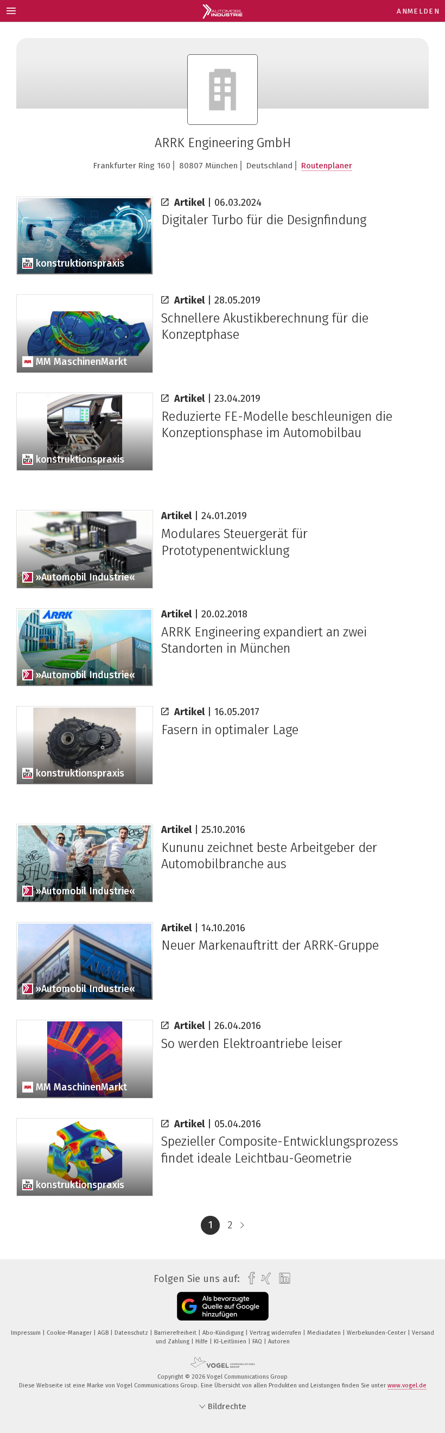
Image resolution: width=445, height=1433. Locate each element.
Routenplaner (326, 166)
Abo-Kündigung (223, 1332)
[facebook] (249, 1278)
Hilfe (202, 1341)
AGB (104, 1332)
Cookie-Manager (70, 1332)
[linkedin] (281, 1279)
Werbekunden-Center (377, 1332)
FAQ (258, 1341)
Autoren (279, 1341)
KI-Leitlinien (231, 1341)
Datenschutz (132, 1332)
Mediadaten (324, 1332)
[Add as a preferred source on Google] (223, 1306)
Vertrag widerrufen (276, 1332)
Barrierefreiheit (176, 1332)
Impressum (26, 1332)
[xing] (263, 1278)
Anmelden (418, 11)
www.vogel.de (407, 1385)
